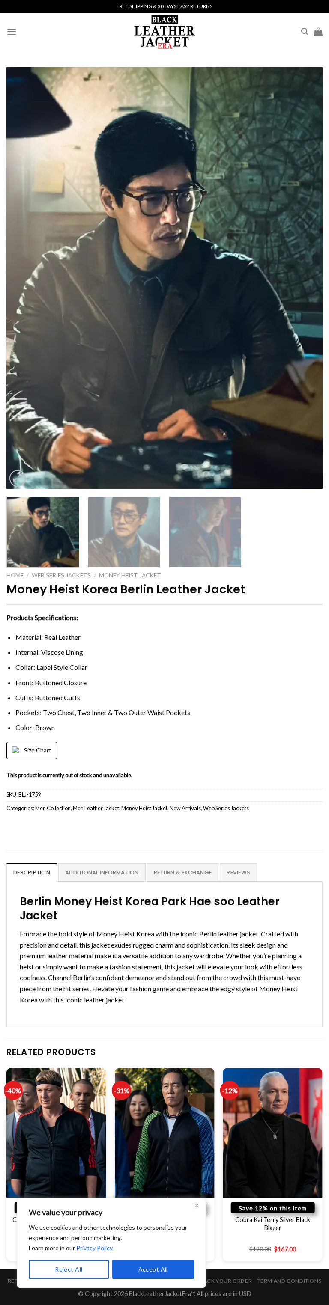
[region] (111, 1243)
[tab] (31, 872)
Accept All (153, 1269)
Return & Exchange (183, 872)
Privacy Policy (94, 1247)
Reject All (68, 1269)
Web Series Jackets (61, 575)
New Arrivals (185, 808)
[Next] (305, 278)
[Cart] (318, 31)
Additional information (102, 872)
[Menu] (11, 31)
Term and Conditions (289, 1281)
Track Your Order (224, 1281)
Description (31, 872)
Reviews (238, 872)
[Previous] (23, 278)
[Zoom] (17, 478)
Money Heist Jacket (130, 575)
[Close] (196, 1205)
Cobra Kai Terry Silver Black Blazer (272, 1223)
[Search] (304, 31)
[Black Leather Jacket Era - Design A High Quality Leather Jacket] (164, 31)
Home (15, 575)
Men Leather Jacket (96, 808)
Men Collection (53, 808)
